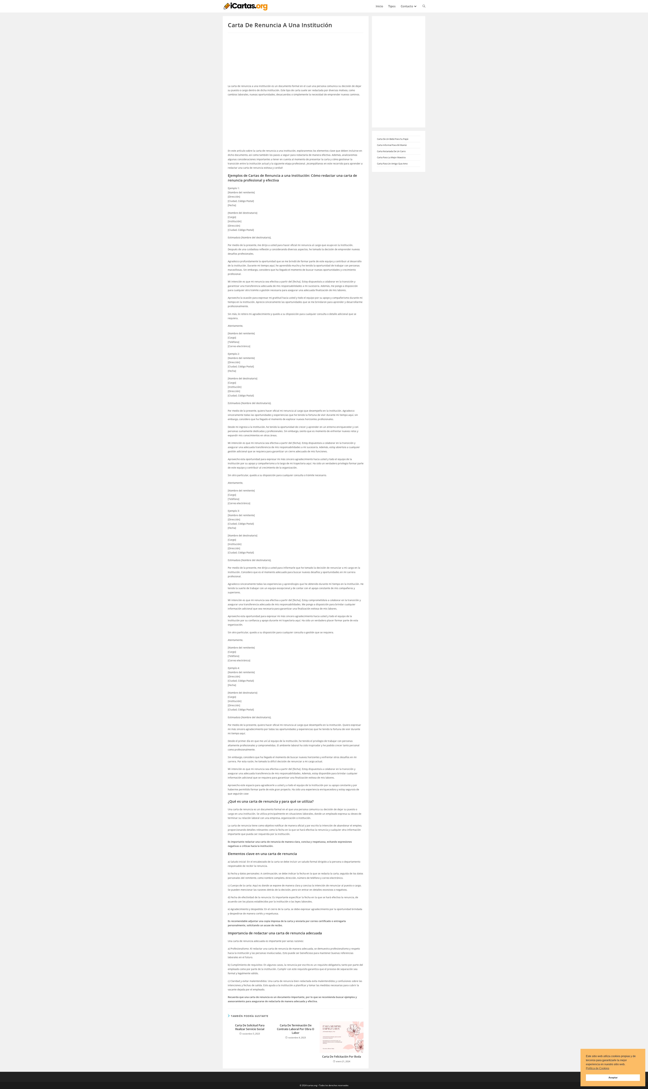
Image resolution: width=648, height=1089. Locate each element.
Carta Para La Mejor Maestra (391, 157)
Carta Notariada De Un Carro (391, 151)
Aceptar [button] (613, 1077)
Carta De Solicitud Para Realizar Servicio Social (249, 1027)
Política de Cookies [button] (597, 1068)
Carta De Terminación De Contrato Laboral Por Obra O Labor (295, 1029)
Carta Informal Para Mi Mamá (392, 145)
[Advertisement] (295, 59)
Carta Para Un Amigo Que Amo (392, 163)
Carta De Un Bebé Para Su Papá (392, 138)
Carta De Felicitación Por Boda (341, 1056)
